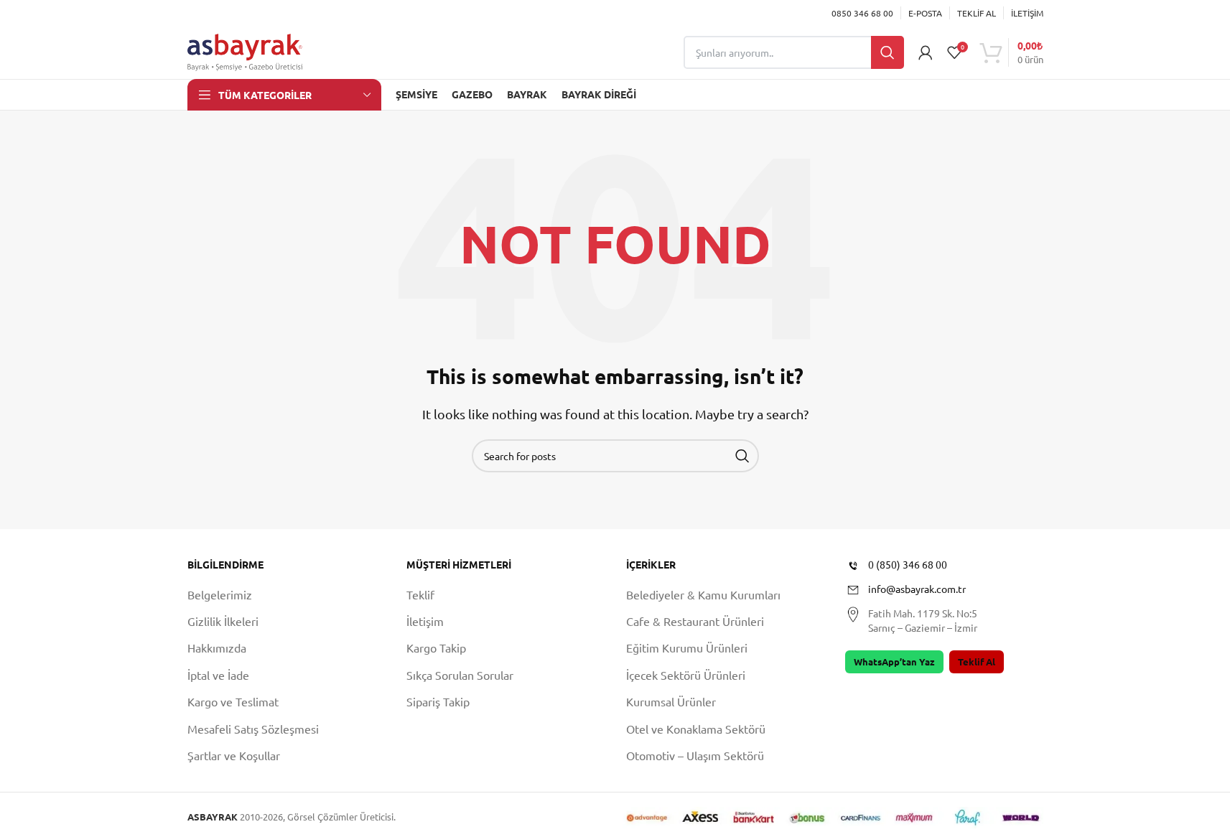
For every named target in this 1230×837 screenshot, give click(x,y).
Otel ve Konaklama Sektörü (695, 728)
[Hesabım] (925, 52)
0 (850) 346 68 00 (907, 564)
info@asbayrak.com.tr (917, 588)
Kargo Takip (436, 647)
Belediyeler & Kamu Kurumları (703, 594)
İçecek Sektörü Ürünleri (685, 675)
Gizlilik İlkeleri (222, 621)
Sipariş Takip (438, 701)
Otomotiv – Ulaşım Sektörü (695, 755)
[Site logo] (244, 50)
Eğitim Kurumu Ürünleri (686, 647)
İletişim (425, 621)
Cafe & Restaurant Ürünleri (695, 621)
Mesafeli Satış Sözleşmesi (253, 728)
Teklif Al (976, 661)
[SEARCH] (742, 455)
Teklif (420, 594)
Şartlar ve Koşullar (233, 755)
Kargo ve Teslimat (233, 701)
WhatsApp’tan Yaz (894, 661)
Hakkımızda (216, 647)
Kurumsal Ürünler (671, 701)
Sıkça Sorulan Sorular (459, 675)
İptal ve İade (218, 675)
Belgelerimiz (219, 594)
